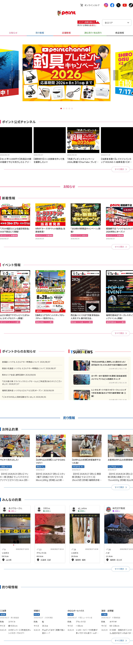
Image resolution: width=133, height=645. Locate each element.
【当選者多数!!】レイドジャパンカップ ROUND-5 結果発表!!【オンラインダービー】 (116, 162)
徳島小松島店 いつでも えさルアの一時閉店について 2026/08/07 (29, 368)
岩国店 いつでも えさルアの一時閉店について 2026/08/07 (26, 362)
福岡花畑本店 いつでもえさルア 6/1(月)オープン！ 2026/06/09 (28, 390)
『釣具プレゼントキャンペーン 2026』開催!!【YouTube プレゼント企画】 (82, 162)
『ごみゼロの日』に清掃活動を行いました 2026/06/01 (24, 397)
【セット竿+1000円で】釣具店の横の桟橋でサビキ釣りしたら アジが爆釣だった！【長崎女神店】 (15, 162)
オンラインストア (92, 5)
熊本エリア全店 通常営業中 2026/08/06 (19, 374)
